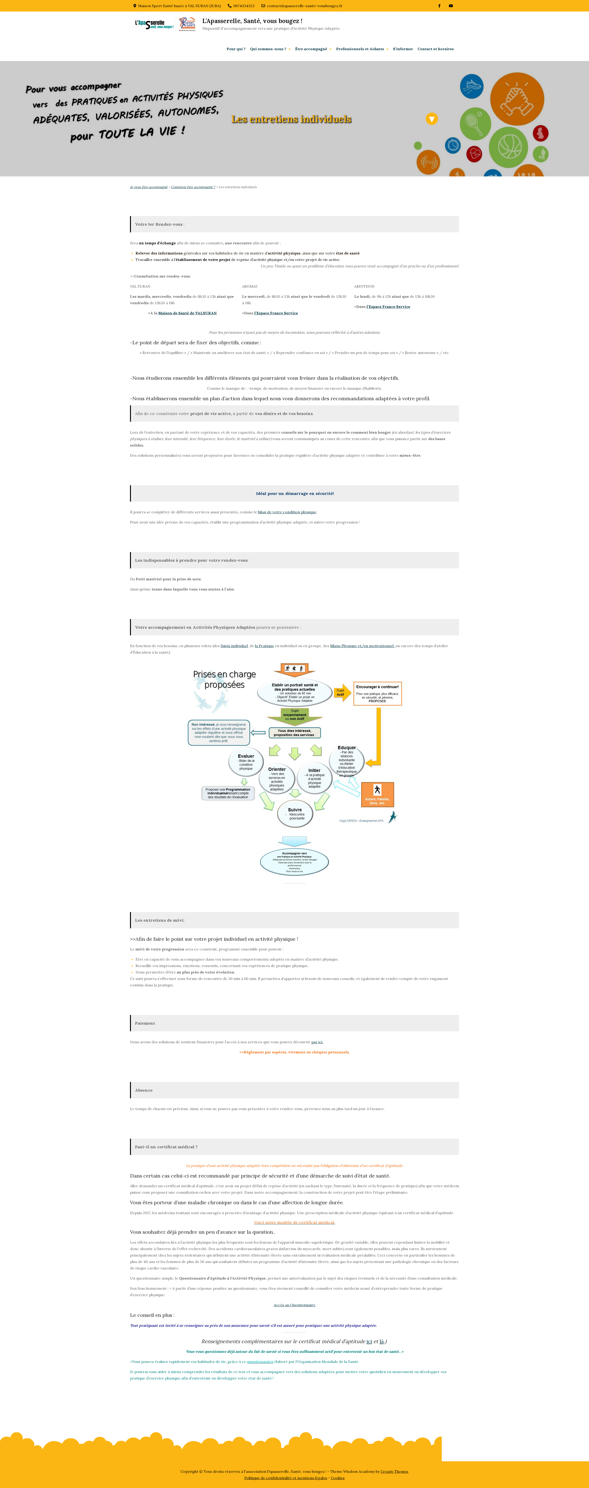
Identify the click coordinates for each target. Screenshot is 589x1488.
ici (369, 1341)
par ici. (317, 1042)
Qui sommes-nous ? (268, 49)
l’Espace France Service (276, 313)
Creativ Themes (394, 1471)
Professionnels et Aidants (360, 49)
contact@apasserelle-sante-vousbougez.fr (305, 5)
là (382, 1341)
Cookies (338, 1478)
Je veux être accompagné (148, 187)
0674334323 (243, 5)
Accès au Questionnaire (294, 1305)
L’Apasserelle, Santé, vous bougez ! (252, 21)
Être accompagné (311, 49)
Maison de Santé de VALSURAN (187, 313)
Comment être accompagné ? (193, 187)
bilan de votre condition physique (287, 512)
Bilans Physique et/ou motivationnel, (363, 645)
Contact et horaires (436, 49)
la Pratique (264, 645)
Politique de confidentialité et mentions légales (285, 1478)
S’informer (403, 49)
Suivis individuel (234, 645)
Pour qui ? (236, 49)
